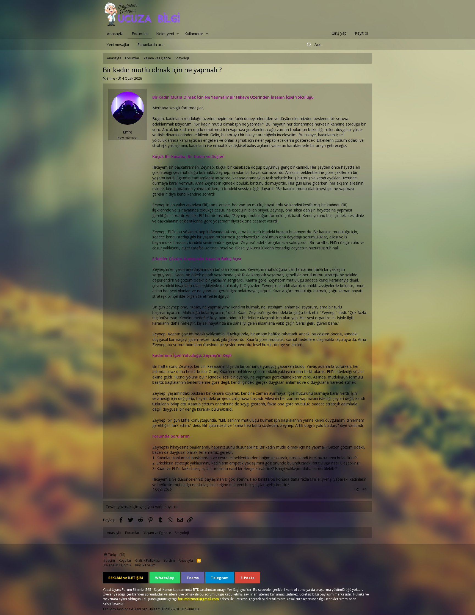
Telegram (219, 577)
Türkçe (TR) (116, 554)
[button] (177, 33)
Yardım (169, 560)
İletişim (109, 560)
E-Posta (248, 577)
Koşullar (125, 560)
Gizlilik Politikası (147, 560)
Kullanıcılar (193, 33)
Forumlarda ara (151, 44)
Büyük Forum (145, 565)
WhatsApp (165, 577)
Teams (193, 577)
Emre (111, 78)
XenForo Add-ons (116, 609)
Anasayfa (115, 33)
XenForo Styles (145, 609)
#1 (365, 489)
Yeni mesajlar (118, 44)
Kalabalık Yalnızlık (117, 565)
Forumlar (140, 33)
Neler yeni (165, 33)
